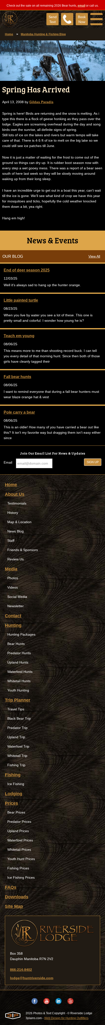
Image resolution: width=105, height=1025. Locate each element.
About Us (14, 494)
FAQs (10, 887)
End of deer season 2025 (27, 270)
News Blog (15, 531)
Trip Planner (17, 700)
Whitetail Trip (17, 756)
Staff (10, 541)
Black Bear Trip (19, 718)
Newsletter (15, 606)
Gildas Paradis (41, 102)
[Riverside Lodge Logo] (9, 19)
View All (94, 256)
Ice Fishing (15, 784)
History (12, 513)
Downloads (16, 896)
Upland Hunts (17, 662)
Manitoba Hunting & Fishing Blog (43, 34)
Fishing (13, 774)
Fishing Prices (18, 868)
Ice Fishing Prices (21, 877)
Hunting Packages (21, 634)
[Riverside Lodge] (52, 933)
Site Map (14, 906)
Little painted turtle (21, 300)
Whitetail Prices (19, 850)
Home (9, 34)
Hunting (13, 625)
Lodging (13, 793)
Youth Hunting (18, 690)
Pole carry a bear (19, 412)
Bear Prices (16, 812)
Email (8, 462)
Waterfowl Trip (18, 746)
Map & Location (19, 522)
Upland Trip (16, 737)
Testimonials (16, 503)
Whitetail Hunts (19, 681)
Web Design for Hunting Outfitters (66, 1018)
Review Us (15, 559)
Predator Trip (17, 728)
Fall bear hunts (17, 377)
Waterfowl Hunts (19, 672)
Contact (13, 615)
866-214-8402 (21, 970)
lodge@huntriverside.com (31, 978)
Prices (11, 803)
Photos (12, 578)
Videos (12, 587)
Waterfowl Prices (20, 840)
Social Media (17, 597)
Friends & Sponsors (22, 550)
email (81, 5)
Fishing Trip (16, 765)
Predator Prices (19, 822)
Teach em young (19, 336)
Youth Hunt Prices (21, 859)
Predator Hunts (19, 653)
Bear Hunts (16, 644)
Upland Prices (18, 831)
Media (11, 569)
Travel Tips (15, 709)
